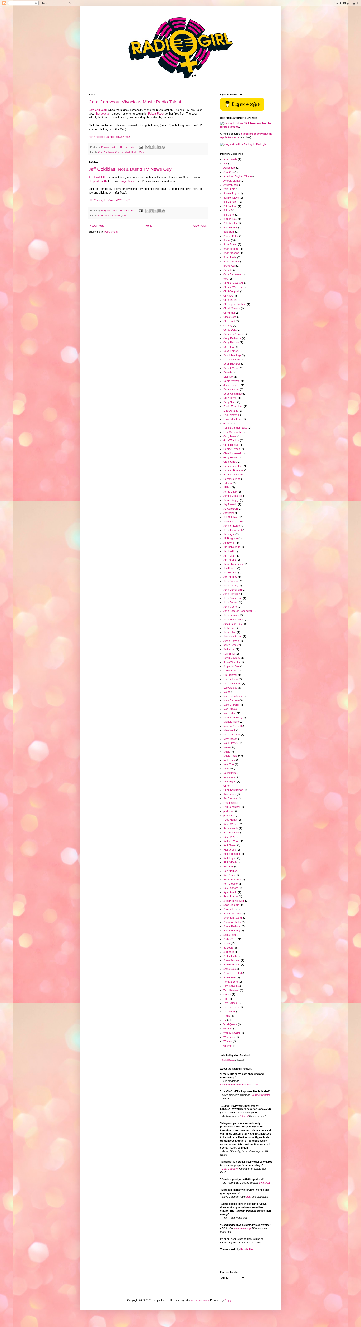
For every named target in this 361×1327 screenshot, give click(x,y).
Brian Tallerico (231, 261)
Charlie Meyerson (233, 282)
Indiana (227, 483)
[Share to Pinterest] (163, 147)
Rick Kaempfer (231, 853)
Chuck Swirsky (231, 308)
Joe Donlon (229, 568)
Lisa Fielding (230, 679)
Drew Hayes (230, 397)
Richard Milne (231, 841)
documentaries (231, 385)
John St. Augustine (233, 619)
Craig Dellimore (232, 338)
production (229, 815)
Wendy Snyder (231, 1033)
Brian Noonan (231, 253)
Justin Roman (231, 640)
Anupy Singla (231, 184)
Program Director (260, 1095)
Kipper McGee (231, 666)
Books (226, 240)
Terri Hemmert (231, 990)
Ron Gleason (230, 883)
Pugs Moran (230, 819)
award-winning (242, 1228)
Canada (228, 270)
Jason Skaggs (231, 500)
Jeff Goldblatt (97, 177)
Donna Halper (231, 389)
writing (227, 1045)
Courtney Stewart (233, 334)
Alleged (244, 1116)
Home (148, 225)
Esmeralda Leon (232, 419)
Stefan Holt (229, 956)
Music (226, 751)
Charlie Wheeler (232, 287)
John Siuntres (231, 615)
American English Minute (237, 176)
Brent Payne (230, 244)
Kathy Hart (229, 649)
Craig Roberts (231, 342)
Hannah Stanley (232, 474)
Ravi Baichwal (231, 832)
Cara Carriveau (98, 109)
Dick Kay (228, 376)
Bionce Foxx (230, 219)
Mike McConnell (232, 726)
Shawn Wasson (232, 913)
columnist (264, 1182)
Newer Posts (97, 225)
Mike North (229, 730)
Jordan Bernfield (232, 623)
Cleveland (229, 321)
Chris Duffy (229, 299)
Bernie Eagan (231, 193)
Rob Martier (230, 871)
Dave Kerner (230, 351)
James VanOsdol (233, 495)
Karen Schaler (231, 645)
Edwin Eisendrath (233, 406)
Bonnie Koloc (231, 236)
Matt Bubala (230, 709)
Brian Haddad (231, 248)
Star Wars (228, 951)
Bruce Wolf (229, 265)
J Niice (227, 487)
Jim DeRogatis (231, 547)
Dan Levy (228, 346)
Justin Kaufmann (232, 636)
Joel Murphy (230, 577)
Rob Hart (228, 866)
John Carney (230, 585)
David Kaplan (231, 359)
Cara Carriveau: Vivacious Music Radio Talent (135, 101)
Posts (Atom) (111, 231)
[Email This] (147, 147)
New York (228, 764)
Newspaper (229, 777)
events (227, 423)
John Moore (230, 606)
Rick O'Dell (229, 862)
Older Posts (200, 225)
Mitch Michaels (231, 734)
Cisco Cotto (229, 317)
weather (228, 1028)
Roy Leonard (230, 887)
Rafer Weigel (230, 824)
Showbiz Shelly (232, 922)
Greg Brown (230, 457)
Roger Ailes (127, 181)
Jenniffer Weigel (232, 530)
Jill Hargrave (230, 538)
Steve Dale (229, 969)
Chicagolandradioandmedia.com (239, 1084)
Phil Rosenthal (231, 807)
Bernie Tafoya (231, 197)
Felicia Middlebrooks (235, 427)
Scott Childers (231, 905)
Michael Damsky (232, 717)
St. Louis (228, 947)
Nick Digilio (229, 781)
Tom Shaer (229, 1011)
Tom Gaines (230, 1003)
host (248, 1196)
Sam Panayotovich (234, 900)
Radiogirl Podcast (228, 1060)
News (125, 215)
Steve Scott (229, 977)
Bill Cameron (230, 201)
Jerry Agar (229, 534)
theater (227, 994)
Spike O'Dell (230, 939)
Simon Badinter (232, 926)
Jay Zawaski (230, 504)
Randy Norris (230, 828)
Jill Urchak (229, 542)
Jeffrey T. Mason (232, 521)
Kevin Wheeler (231, 662)
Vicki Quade (230, 1024)
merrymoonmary (200, 1300)
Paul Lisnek (230, 802)
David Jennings (232, 355)
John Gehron (230, 602)
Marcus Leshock (232, 696)
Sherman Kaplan (233, 917)
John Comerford (232, 589)
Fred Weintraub (232, 432)
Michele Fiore (231, 721)
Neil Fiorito (229, 760)
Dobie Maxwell (231, 381)
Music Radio (131, 152)
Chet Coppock (231, 291)
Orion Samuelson (233, 789)
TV (224, 1020)
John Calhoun (231, 581)
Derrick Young (231, 368)
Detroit (227, 372)
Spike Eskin (230, 934)
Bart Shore (229, 189)
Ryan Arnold (230, 892)
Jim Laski (228, 551)
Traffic (226, 1015)
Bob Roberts (230, 227)
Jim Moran (229, 555)
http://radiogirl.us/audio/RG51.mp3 (109, 200)
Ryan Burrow (230, 896)
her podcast (103, 113)
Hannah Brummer (233, 470)
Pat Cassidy (230, 798)
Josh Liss (228, 628)
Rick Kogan (229, 858)
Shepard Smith (98, 181)
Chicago (119, 152)
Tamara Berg (230, 981)
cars (225, 278)
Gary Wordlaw (231, 440)
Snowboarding (231, 930)
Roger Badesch (232, 879)
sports (226, 943)
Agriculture (229, 167)
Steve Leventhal (232, 973)
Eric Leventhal (231, 415)
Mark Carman (231, 700)
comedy (227, 325)
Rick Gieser (229, 845)
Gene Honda (230, 444)
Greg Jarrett (230, 461)
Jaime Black (230, 491)
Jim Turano (229, 559)
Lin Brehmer (230, 675)
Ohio (226, 785)
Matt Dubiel (229, 713)
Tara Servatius (231, 985)
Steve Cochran (231, 964)
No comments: (128, 147)
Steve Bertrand (231, 960)
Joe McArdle (230, 572)
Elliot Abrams (230, 410)
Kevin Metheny (231, 657)
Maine (226, 691)
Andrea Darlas (231, 180)
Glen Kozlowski (232, 453)
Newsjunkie (230, 773)
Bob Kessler (230, 223)
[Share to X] (155, 147)
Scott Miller (229, 909)
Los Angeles (230, 687)
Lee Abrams (230, 670)
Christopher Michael (234, 304)
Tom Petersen (231, 1007)
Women (142, 152)
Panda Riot (229, 794)
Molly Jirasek (230, 743)
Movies (227, 747)
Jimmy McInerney (233, 564)
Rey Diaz (228, 836)
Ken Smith (229, 653)
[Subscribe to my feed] (232, 123)
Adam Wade (230, 159)
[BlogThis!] (151, 147)
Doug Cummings (233, 393)
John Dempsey (231, 593)
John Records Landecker (237, 611)
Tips (225, 998)
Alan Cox (228, 172)
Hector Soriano (231, 479)
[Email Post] (140, 147)
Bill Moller (229, 214)
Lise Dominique (232, 683)
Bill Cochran (230, 206)
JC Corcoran (230, 508)
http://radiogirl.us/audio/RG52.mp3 (109, 136)
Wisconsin (229, 1037)
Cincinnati (229, 312)
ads (225, 163)
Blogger (228, 1300)
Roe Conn (229, 875)
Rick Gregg (229, 849)
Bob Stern (229, 231)
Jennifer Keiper (232, 525)
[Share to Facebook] (159, 147)
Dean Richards (231, 363)
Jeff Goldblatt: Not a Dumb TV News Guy (130, 169)
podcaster (229, 811)
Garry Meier (230, 436)
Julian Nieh (229, 632)
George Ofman (231, 449)
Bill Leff (227, 210)
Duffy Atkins (229, 402)
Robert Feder (156, 113)
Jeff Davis (228, 513)
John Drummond (232, 598)
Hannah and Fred (233, 466)
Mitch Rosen (230, 738)
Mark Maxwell (231, 704)
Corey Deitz (230, 329)
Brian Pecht (229, 257)
